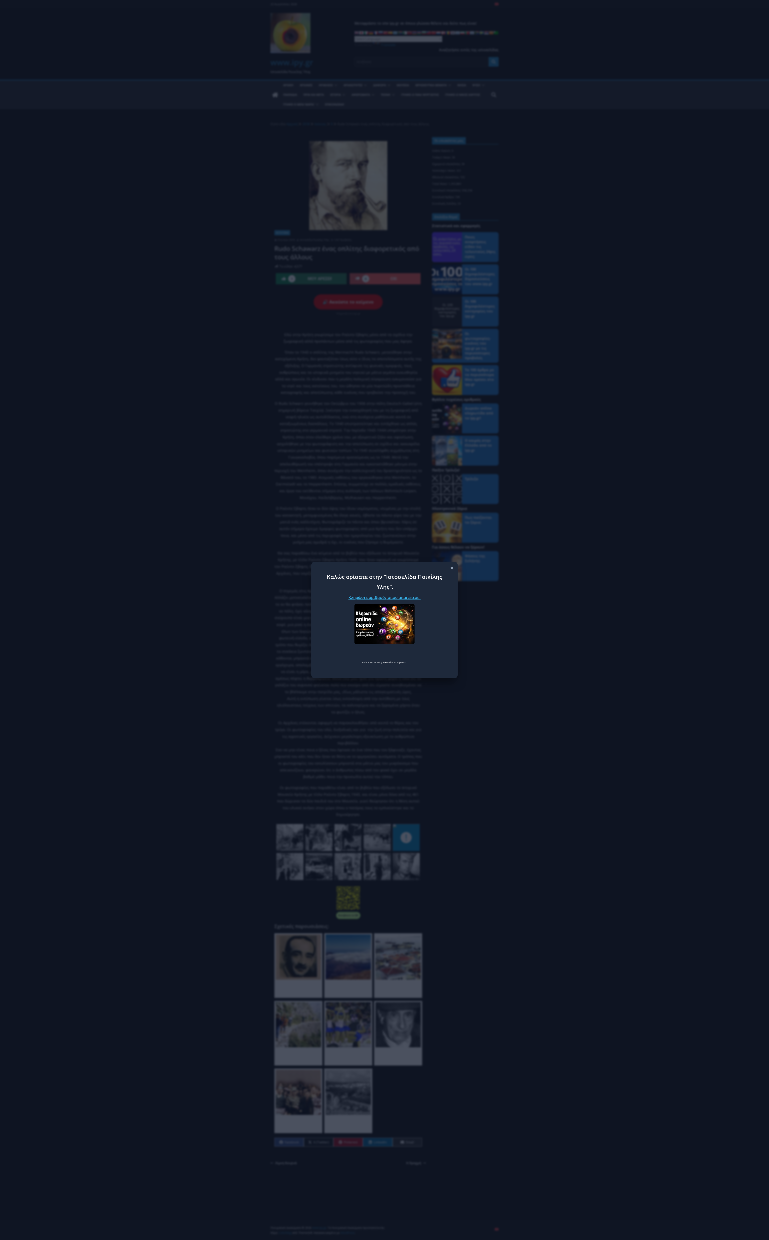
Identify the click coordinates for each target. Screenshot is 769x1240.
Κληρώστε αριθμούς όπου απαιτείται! (384, 597)
